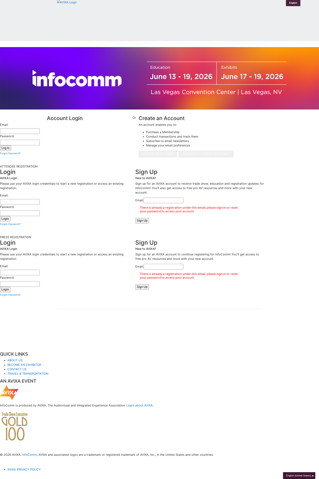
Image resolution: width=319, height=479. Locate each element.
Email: (4, 124)
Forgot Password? (10, 153)
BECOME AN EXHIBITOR (24, 365)
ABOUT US (15, 360)
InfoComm (29, 454)
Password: (7, 136)
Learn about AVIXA (139, 405)
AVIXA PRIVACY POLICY (24, 469)
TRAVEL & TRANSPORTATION (27, 373)
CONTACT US (17, 369)
